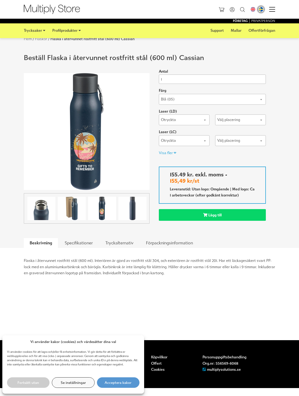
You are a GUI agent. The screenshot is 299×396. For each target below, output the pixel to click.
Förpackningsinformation (169, 243)
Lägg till (214, 215)
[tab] (41, 243)
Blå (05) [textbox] (167, 99)
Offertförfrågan (262, 30)
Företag (240, 21)
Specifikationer (79, 243)
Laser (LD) (168, 111)
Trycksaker (33, 30)
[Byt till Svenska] (261, 9)
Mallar (236, 30)
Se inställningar (73, 383)
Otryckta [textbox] (168, 120)
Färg (162, 90)
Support (217, 30)
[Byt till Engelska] (253, 9)
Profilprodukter (65, 30)
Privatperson (263, 21)
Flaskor (41, 39)
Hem (28, 39)
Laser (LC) (168, 132)
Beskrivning (41, 243)
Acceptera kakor (118, 383)
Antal (163, 71)
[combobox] (212, 99)
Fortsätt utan (28, 383)
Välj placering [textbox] (228, 120)
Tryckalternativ (119, 243)
